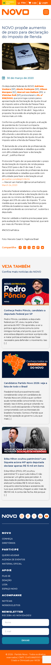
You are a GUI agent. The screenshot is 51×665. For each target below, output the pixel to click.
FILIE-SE (6, 576)
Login (45, 3)
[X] (34, 516)
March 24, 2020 (9, 185)
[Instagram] (21, 516)
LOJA (4, 584)
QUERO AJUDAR (10, 555)
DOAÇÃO (7, 580)
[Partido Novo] (9, 516)
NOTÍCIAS (7, 601)
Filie (23, 3)
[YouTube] (46, 516)
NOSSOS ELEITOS (11, 605)
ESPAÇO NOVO (9, 589)
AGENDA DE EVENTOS (13, 559)
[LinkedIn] (40, 516)
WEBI (37, 660)
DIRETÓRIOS (8, 543)
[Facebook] (28, 516)
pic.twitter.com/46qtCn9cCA (16, 179)
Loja (34, 3)
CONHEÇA (7, 539)
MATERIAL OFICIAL (12, 564)
